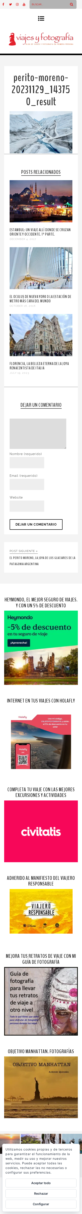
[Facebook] (5, 4)
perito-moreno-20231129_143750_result (41, 89)
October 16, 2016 (22, 305)
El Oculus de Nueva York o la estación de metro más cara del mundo (40, 299)
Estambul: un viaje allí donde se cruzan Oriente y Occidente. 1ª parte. (40, 232)
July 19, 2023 (19, 372)
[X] (12, 4)
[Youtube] (26, 4)
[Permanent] (41, 221)
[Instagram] (19, 4)
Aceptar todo (41, 1183)
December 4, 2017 (23, 239)
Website (16, 497)
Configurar (41, 1204)
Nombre (26, 454)
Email (24, 475)
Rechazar (41, 1193)
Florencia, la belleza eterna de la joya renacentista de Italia (39, 366)
